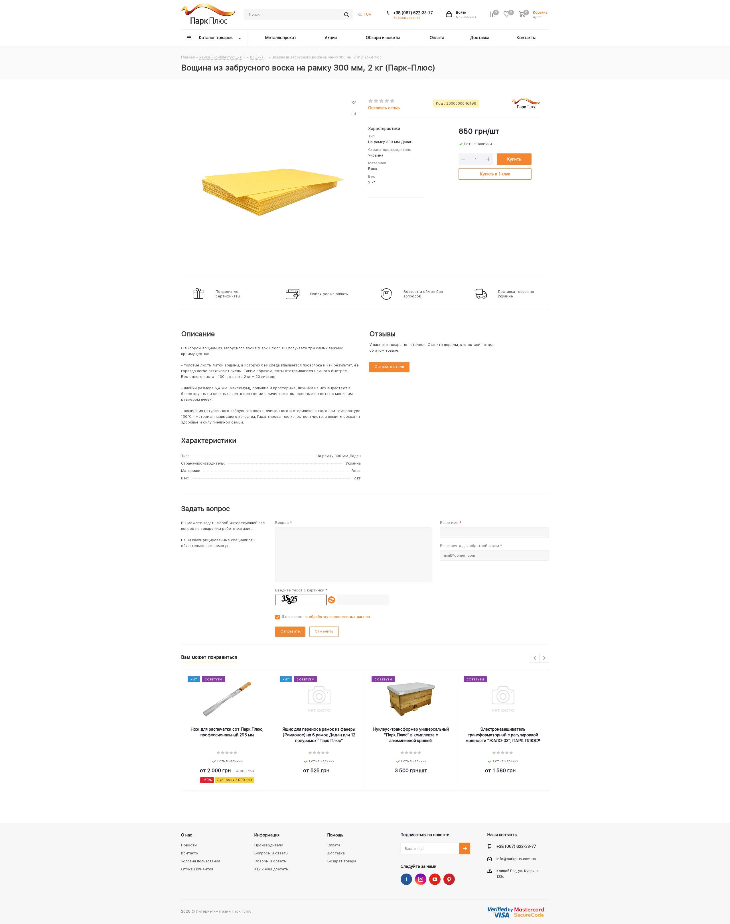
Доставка (336, 853)
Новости (189, 845)
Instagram (420, 879)
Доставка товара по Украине (516, 293)
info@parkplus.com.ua (516, 859)
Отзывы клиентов (197, 869)
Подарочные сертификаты (228, 293)
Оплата (333, 845)
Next (544, 658)
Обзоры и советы (270, 861)
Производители (268, 845)
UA (368, 14)
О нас (186, 835)
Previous (535, 658)
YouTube (435, 879)
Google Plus (449, 879)
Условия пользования (200, 861)
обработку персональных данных (339, 617)
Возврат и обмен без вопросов (423, 293)
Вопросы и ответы (271, 853)
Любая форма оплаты (329, 294)
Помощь (335, 835)
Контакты (189, 853)
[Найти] (346, 14)
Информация (266, 835)
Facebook (406, 879)
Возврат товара (341, 861)
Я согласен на (326, 617)
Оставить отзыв (384, 108)
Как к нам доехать (271, 869)
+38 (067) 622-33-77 (413, 13)
